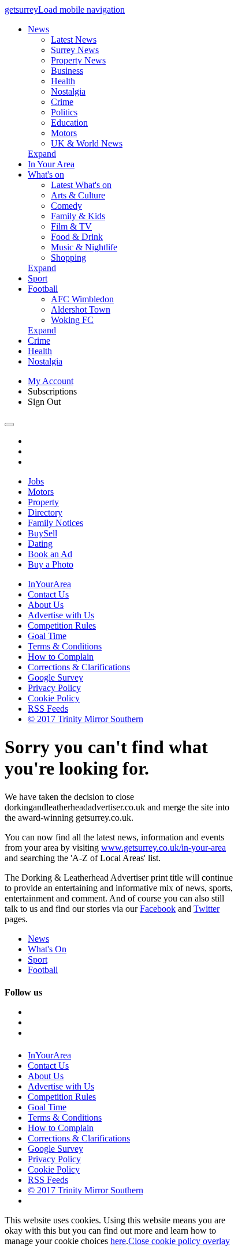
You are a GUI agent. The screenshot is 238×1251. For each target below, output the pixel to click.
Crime (62, 102)
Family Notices (55, 523)
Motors (64, 133)
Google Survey (55, 677)
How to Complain (61, 657)
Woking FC (72, 320)
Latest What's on (81, 185)
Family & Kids (78, 216)
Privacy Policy (54, 688)
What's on (46, 174)
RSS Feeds (48, 708)
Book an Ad (50, 554)
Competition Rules (62, 625)
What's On (47, 949)
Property (43, 502)
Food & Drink (77, 237)
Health (63, 81)
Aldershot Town (80, 309)
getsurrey (21, 9)
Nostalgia (68, 91)
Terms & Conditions (65, 646)
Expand (42, 154)
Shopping (68, 257)
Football (43, 289)
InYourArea (49, 584)
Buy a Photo (50, 564)
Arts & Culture (78, 195)
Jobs (36, 481)
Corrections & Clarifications (79, 667)
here (118, 1241)
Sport (37, 278)
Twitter (207, 909)
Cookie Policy (54, 698)
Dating (40, 544)
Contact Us (48, 594)
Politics (64, 112)
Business (67, 71)
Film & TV (71, 226)
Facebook (158, 909)
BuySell (42, 533)
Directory (45, 512)
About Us (46, 605)
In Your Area (51, 164)
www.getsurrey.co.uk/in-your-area (163, 847)
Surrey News (75, 50)
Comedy (66, 206)
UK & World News (86, 143)
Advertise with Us (61, 615)
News (38, 29)
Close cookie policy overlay (179, 1241)
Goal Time (47, 636)
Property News (78, 60)
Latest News (73, 39)
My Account (50, 381)
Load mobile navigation (81, 9)
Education (69, 122)
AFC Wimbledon (82, 299)
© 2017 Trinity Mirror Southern (85, 719)
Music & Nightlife (84, 247)
